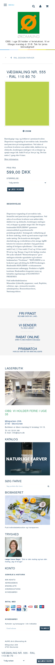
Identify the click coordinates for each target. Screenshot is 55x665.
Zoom (28, 131)
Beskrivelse (14, 203)
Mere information (11, 159)
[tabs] (33, 6)
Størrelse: (13, 178)
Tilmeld (45, 628)
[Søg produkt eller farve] (48, 486)
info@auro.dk (18, 432)
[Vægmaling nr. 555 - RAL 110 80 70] (27, 103)
